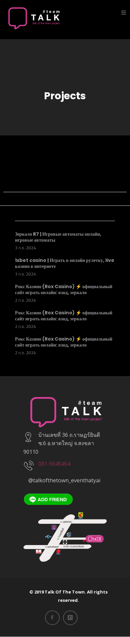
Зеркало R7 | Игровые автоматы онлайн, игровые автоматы (58, 237)
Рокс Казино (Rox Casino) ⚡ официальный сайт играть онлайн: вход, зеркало (63, 289)
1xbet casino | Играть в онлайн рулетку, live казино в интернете (64, 263)
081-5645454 (54, 463)
